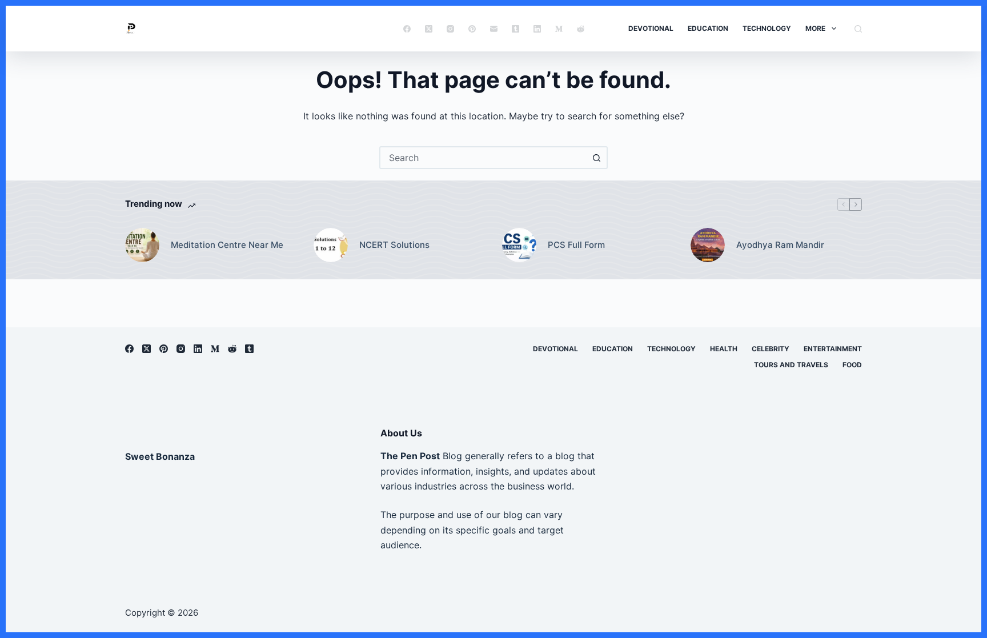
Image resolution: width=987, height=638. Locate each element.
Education (708, 28)
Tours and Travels (791, 364)
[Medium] (559, 29)
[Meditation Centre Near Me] (142, 245)
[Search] (858, 29)
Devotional (650, 28)
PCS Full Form (576, 244)
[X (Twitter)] (428, 29)
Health (723, 348)
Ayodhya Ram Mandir (780, 244)
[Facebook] (407, 29)
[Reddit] (580, 29)
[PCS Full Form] (519, 245)
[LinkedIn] (537, 29)
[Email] (493, 29)
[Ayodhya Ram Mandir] (708, 245)
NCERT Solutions (394, 244)
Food (852, 364)
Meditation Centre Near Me (227, 244)
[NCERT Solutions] (331, 245)
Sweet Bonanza (160, 456)
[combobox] (483, 157)
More (815, 28)
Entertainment (833, 348)
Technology (767, 28)
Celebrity (770, 348)
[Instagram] (450, 29)
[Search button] (596, 157)
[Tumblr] (515, 29)
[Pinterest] (472, 29)
